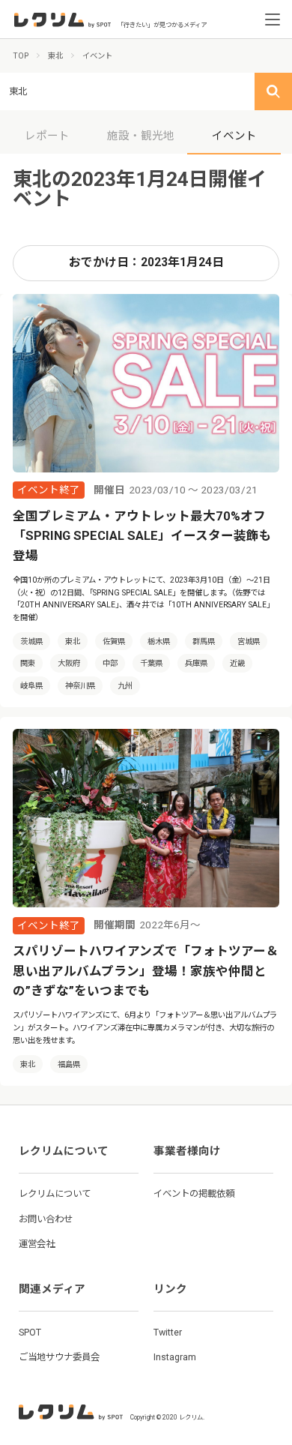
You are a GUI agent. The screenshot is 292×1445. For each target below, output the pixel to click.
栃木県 (158, 641)
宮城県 (248, 641)
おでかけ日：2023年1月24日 (146, 262)
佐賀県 (114, 641)
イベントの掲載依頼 (193, 1193)
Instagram (174, 1357)
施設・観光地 (140, 135)
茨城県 (31, 641)
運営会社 (37, 1243)
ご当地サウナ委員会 (59, 1357)
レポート (47, 135)
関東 (27, 663)
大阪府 (69, 663)
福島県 (69, 1064)
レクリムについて (55, 1193)
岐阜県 (31, 686)
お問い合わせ (46, 1219)
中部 (110, 663)
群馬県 (203, 641)
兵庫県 (196, 663)
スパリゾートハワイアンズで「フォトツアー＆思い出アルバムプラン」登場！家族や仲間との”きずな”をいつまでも (146, 971)
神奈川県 (80, 686)
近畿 (237, 663)
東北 (72, 641)
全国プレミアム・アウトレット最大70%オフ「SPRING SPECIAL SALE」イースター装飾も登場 (142, 536)
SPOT (30, 1332)
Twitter (167, 1332)
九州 (125, 686)
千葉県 (151, 663)
